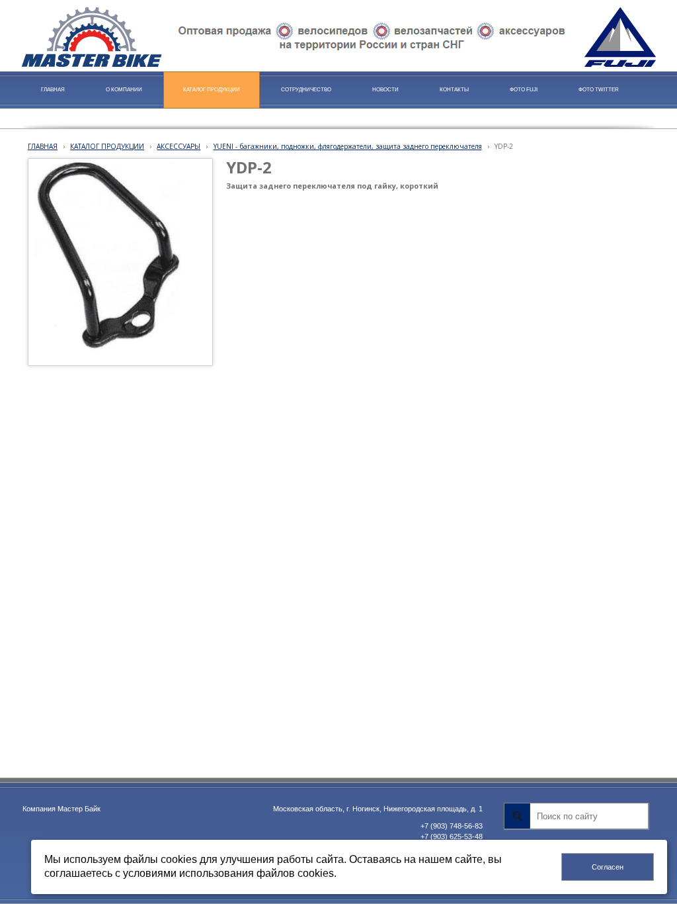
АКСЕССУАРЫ (178, 146)
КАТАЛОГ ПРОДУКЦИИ (107, 146)
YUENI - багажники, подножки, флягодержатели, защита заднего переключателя (348, 146)
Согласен (607, 867)
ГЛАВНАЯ (43, 146)
